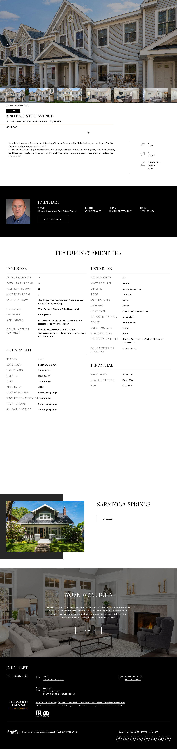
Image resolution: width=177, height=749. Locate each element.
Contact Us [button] (88, 630)
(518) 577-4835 (93, 211)
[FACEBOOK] (119, 738)
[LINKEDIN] (133, 738)
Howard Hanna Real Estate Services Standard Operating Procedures (91, 702)
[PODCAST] (168, 738)
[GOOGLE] (161, 738)
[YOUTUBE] (147, 738)
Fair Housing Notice (46, 702)
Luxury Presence (67, 731)
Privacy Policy (149, 731)
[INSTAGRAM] (126, 738)
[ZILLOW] (154, 738)
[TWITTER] (140, 738)
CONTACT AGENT (53, 220)
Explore (108, 519)
